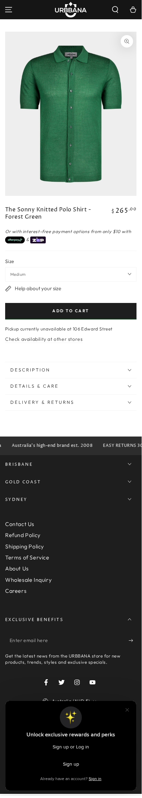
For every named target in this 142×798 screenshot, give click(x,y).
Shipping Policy (24, 546)
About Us (17, 568)
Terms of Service (27, 557)
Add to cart (70, 310)
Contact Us (19, 524)
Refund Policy (23, 535)
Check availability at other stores (44, 339)
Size (9, 261)
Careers (15, 590)
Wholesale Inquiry (28, 579)
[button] (115, 9)
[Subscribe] (132, 640)
